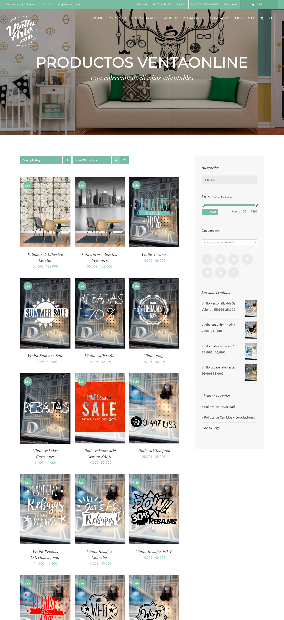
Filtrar (210, 212)
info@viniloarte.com (68, 4)
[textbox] (229, 242)
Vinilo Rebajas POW (154, 551)
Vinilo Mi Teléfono (153, 450)
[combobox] (229, 242)
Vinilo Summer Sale (45, 355)
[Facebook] (207, 259)
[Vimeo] (247, 259)
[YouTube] (207, 272)
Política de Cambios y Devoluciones (229, 417)
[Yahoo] (233, 272)
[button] (271, 18)
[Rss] (220, 259)
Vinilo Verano (154, 254)
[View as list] (125, 160)
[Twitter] (233, 259)
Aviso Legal (212, 428)
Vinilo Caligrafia (100, 355)
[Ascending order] (67, 160)
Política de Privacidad (219, 407)
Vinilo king (153, 355)
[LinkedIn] (220, 272)
